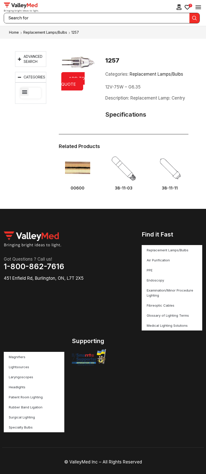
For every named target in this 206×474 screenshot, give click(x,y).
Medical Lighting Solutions (167, 325)
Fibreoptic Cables (160, 305)
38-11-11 (170, 188)
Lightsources (19, 367)
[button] (179, 7)
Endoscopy (155, 280)
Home (14, 32)
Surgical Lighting (22, 417)
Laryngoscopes (21, 377)
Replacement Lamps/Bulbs (45, 32)
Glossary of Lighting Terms (168, 315)
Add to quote (73, 81)
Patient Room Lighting (26, 397)
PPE (149, 270)
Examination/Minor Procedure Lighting (170, 292)
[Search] (194, 18)
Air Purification (158, 260)
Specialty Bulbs (21, 427)
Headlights (17, 387)
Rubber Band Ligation (25, 407)
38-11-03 (123, 188)
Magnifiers (17, 357)
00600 (77, 188)
